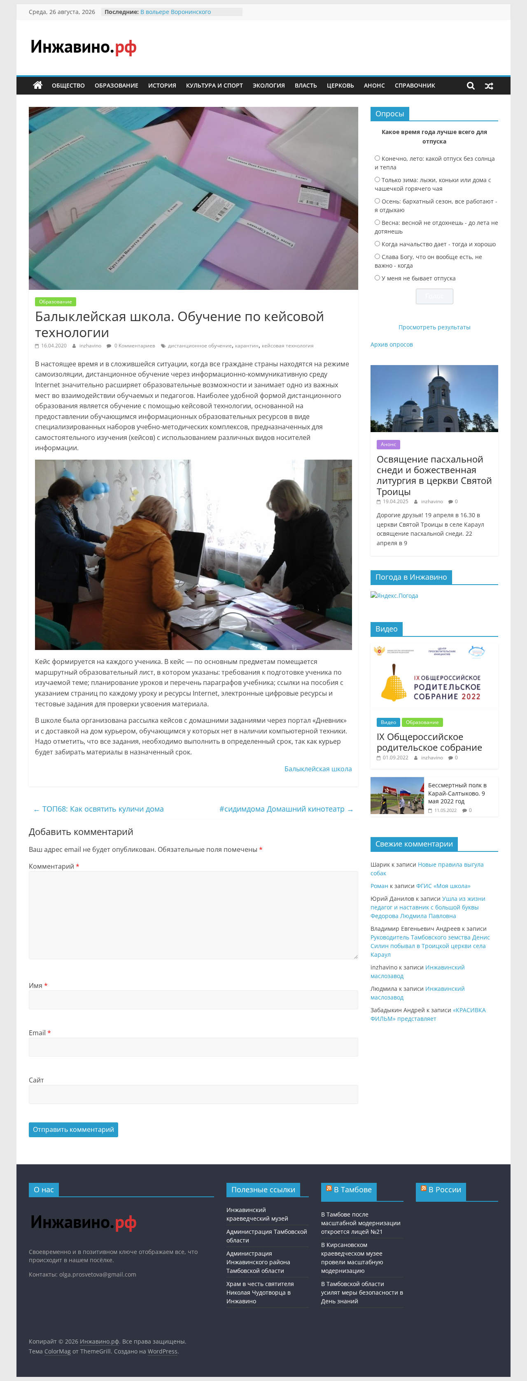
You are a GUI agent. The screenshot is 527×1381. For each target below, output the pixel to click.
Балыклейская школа (318, 768)
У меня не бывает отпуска (419, 278)
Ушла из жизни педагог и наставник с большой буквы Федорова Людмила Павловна (428, 907)
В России (445, 1189)
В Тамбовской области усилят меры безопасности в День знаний (362, 1292)
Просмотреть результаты (435, 327)
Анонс (374, 85)
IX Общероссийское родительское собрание (429, 741)
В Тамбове (353, 1189)
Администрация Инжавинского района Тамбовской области (258, 1262)
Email (40, 1032)
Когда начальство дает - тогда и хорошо (439, 244)
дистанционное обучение (200, 345)
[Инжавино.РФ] (83, 1207)
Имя (38, 985)
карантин (247, 345)
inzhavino (91, 345)
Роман (379, 886)
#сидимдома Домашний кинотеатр (286, 809)
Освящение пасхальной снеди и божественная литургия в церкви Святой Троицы (434, 475)
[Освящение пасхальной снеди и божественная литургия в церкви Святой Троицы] (434, 369)
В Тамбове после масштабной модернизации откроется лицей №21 (361, 1222)
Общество (68, 85)
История (162, 85)
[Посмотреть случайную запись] (489, 85)
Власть (306, 85)
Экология (269, 85)
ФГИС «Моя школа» (443, 886)
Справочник (415, 85)
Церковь (340, 85)
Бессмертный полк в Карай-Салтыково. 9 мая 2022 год (457, 793)
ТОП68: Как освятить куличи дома (98, 809)
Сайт (36, 1080)
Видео (388, 722)
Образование (116, 85)
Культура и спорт (214, 85)
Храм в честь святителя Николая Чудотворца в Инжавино (260, 1292)
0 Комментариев (134, 345)
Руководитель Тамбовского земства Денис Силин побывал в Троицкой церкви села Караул (430, 945)
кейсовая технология (288, 345)
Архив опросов (392, 344)
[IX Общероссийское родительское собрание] (434, 647)
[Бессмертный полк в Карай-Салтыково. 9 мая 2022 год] (397, 781)
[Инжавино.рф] (38, 85)
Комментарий (54, 866)
